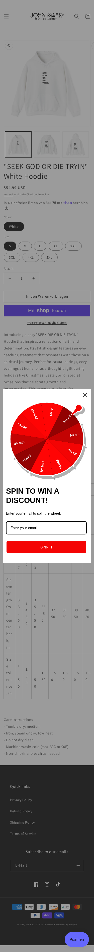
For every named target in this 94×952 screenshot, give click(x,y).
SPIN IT (46, 546)
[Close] (85, 395)
